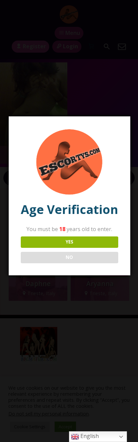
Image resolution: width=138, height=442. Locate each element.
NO (69, 257)
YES (69, 242)
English (89, 436)
